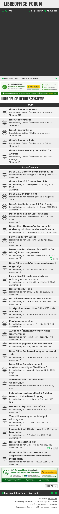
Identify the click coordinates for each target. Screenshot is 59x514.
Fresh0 (30, 337)
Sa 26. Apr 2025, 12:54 (43, 445)
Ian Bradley (52, 499)
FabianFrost (32, 216)
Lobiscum (31, 240)
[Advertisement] (29, 44)
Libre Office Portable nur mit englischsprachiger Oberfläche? (28, 366)
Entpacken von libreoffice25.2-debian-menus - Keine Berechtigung (31, 395)
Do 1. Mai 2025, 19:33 (41, 435)
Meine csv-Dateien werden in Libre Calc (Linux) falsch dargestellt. (32, 251)
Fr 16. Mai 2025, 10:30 (41, 409)
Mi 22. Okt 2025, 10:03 (42, 346)
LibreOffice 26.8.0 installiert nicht (28, 181)
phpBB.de (53, 504)
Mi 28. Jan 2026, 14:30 (46, 301)
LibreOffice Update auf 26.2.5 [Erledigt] (31, 204)
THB (28, 422)
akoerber (31, 357)
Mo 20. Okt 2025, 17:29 (47, 357)
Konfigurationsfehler (21, 321)
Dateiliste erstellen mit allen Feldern (30, 298)
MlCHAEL (30, 301)
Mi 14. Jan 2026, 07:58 (46, 314)
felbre (29, 269)
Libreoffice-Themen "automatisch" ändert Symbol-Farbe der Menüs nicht (31, 228)
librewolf (30, 314)
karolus (30, 324)
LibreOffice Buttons (20, 288)
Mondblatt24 (33, 370)
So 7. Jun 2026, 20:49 (47, 232)
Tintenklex (31, 232)
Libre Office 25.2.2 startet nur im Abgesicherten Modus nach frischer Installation (30, 455)
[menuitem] (8, 11)
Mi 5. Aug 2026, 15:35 (47, 207)
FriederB (30, 255)
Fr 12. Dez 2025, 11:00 (45, 324)
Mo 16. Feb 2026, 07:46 (44, 282)
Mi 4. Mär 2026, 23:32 (43, 269)
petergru (30, 174)
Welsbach (31, 385)
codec (30, 461)
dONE (29, 292)
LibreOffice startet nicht (23, 441)
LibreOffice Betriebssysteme (22, 98)
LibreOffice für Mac (20, 119)
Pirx (28, 409)
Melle (29, 445)
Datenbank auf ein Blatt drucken (28, 213)
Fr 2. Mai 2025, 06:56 (41, 422)
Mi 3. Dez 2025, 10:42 (44, 337)
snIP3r (29, 282)
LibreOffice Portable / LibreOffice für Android (30, 152)
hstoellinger (32, 196)
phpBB (27, 501)
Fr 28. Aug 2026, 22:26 (47, 174)
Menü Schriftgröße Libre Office (27, 406)
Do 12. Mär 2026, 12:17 (45, 255)
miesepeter (32, 184)
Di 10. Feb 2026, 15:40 (43, 292)
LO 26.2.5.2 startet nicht (23, 193)
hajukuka (31, 207)
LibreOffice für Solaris (21, 140)
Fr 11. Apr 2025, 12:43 (44, 461)
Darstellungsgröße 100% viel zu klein (30, 343)
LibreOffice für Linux (20, 130)
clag (29, 346)
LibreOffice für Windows (23, 109)
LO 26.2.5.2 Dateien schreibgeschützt (31, 171)
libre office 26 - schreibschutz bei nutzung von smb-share (28, 278)
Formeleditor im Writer (22, 236)
